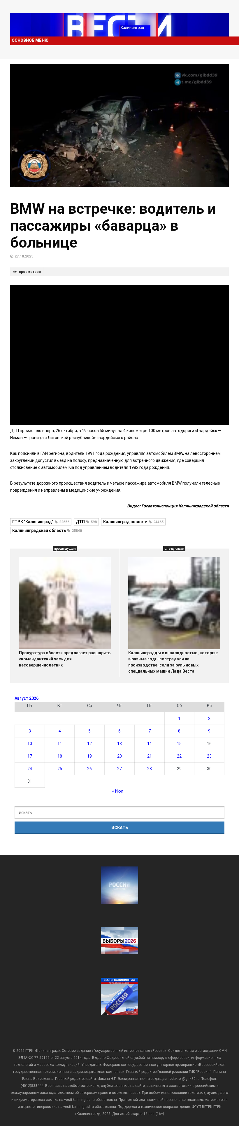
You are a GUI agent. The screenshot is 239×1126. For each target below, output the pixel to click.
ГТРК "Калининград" (40, 521)
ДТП (86, 521)
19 (89, 756)
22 (179, 756)
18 (59, 756)
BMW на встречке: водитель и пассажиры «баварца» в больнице (113, 225)
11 (59, 743)
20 (119, 756)
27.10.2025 (24, 256)
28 (149, 768)
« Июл (117, 791)
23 (209, 756)
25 (59, 768)
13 (119, 743)
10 (29, 743)
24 (29, 768)
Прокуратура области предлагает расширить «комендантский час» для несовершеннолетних (64, 658)
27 (119, 768)
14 (149, 743)
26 (89, 768)
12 (89, 743)
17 (29, 756)
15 (179, 743)
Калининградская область (47, 530)
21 (149, 756)
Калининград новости (133, 521)
